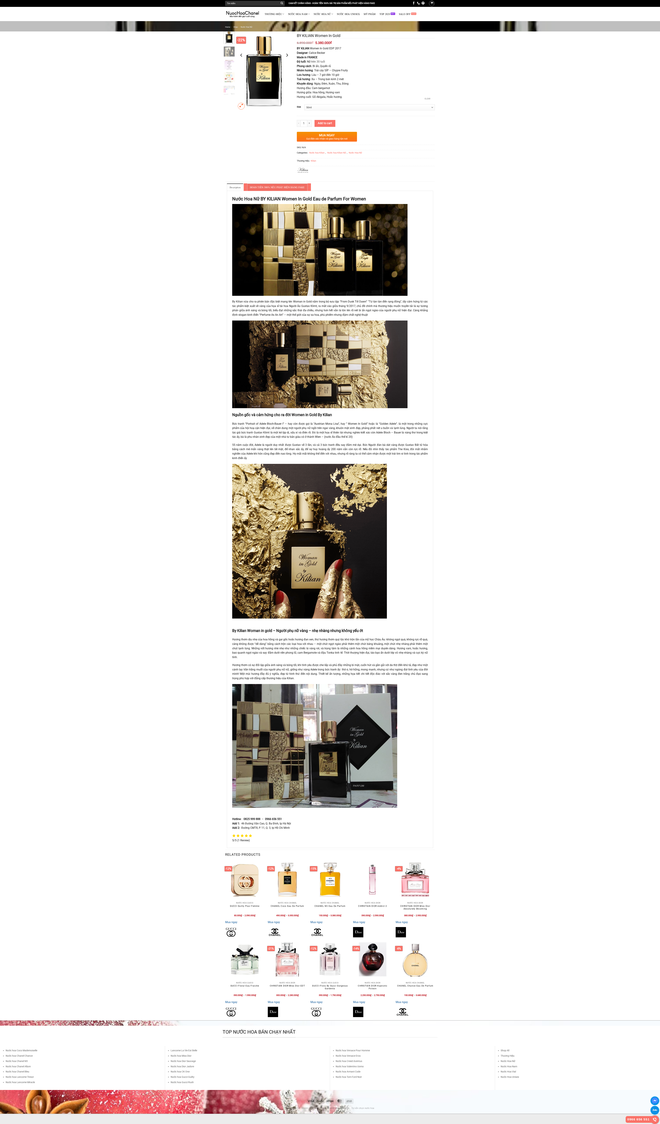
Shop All (505, 1050)
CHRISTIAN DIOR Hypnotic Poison (372, 987)
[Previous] (241, 55)
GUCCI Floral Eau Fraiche (244, 986)
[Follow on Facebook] (413, 3)
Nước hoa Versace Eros (348, 1055)
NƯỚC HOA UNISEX (348, 14)
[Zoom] (241, 106)
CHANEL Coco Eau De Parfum (287, 906)
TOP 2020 (385, 14)
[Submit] (281, 3)
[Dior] (358, 932)
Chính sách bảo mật (338, 1108)
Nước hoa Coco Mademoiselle (21, 1050)
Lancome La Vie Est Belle (184, 1050)
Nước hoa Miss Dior (181, 1055)
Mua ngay (231, 922)
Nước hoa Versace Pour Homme (353, 1050)
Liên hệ (296, 1108)
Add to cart (325, 123)
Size (299, 107)
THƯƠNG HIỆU (273, 14)
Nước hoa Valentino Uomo (350, 1066)
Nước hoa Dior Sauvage (183, 1061)
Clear (428, 99)
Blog (288, 1108)
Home (227, 27)
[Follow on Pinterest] (423, 3)
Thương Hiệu (507, 1055)
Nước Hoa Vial (508, 1071)
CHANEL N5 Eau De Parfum (330, 906)
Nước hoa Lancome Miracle (20, 1082)
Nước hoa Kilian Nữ (336, 152)
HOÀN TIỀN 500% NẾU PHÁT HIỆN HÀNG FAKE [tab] (277, 187)
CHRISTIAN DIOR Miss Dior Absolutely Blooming (415, 907)
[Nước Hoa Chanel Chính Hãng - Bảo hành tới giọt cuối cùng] (242, 14)
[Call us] (418, 3)
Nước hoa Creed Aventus (349, 1061)
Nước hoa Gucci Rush (182, 1082)
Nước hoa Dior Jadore (182, 1066)
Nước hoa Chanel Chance (19, 1055)
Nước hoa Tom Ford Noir (349, 1077)
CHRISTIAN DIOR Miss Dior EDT (287, 986)
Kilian (313, 160)
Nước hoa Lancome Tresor (20, 1077)
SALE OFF (404, 14)
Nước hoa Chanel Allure (18, 1066)
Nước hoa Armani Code (348, 1071)
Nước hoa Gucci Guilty (182, 1077)
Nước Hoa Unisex (510, 1077)
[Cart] (431, 3)
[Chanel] (275, 932)
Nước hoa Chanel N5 (17, 1061)
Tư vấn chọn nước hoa (362, 1108)
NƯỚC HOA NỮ (322, 14)
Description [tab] (235, 187)
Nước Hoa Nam (509, 1066)
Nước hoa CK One (180, 1071)
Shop (235, 27)
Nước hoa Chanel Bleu (17, 1071)
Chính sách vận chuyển (314, 1108)
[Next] (286, 55)
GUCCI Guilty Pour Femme (244, 906)
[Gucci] (231, 932)
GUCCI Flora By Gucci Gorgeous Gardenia (330, 987)
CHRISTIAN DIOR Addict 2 (372, 906)
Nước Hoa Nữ (246, 27)
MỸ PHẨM (370, 14)
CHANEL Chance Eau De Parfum (415, 986)
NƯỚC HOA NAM (297, 14)
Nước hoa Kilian (316, 152)
